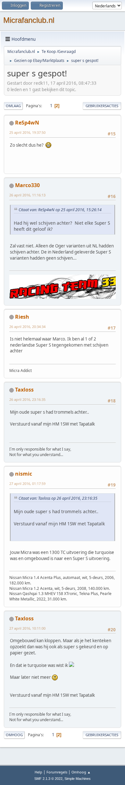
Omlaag (13, 105)
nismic (23, 473)
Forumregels (56, 772)
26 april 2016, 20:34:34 (27, 326)
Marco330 (27, 185)
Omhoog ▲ (81, 772)
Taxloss (24, 389)
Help (38, 772)
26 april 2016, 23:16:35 (27, 399)
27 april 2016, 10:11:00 (27, 628)
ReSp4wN (27, 122)
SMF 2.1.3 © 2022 (48, 779)
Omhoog (14, 734)
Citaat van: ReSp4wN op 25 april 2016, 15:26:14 (60, 209)
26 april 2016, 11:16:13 (27, 195)
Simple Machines (77, 779)
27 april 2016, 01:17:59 (27, 483)
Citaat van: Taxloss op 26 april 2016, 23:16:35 (58, 498)
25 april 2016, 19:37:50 (27, 132)
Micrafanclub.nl (28, 20)
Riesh (22, 316)
